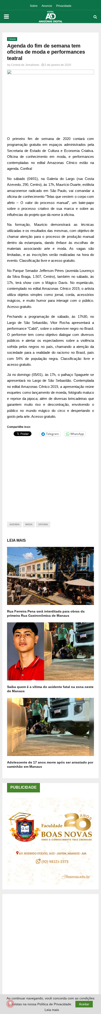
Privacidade (63, 6)
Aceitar (84, 1004)
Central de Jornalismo (25, 65)
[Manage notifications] (10, 1003)
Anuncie (47, 6)
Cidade (12, 39)
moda (28, 524)
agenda (14, 524)
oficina (43, 524)
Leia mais (52, 1009)
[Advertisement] (50, 476)
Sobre (34, 6)
